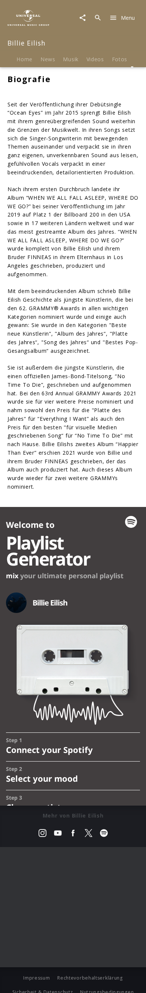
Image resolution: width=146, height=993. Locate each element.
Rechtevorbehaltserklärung (90, 978)
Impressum (36, 978)
